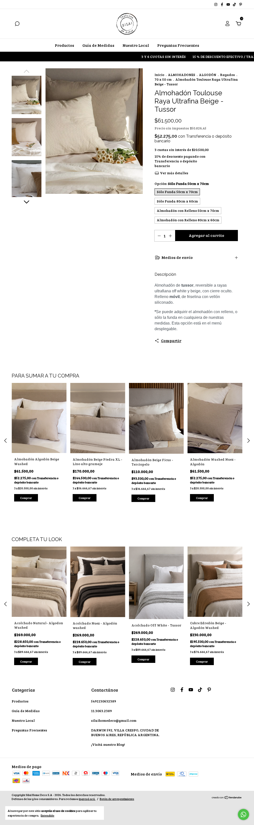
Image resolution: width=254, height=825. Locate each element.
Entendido (47, 815)
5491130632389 (103, 701)
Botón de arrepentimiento (117, 799)
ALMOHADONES (181, 74)
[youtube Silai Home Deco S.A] (228, 4)
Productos (64, 45)
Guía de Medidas (98, 45)
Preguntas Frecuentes (178, 45)
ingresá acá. (87, 799)
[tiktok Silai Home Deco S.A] (235, 4)
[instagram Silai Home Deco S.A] (216, 4)
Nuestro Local (136, 45)
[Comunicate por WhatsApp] (243, 814)
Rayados (227, 74)
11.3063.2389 (101, 710)
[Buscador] (17, 24)
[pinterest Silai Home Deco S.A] (240, 4)
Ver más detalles (173, 173)
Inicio (159, 74)
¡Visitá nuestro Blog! (108, 744)
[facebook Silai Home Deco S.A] (222, 4)
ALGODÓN (207, 74)
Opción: (182, 183)
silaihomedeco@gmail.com (113, 720)
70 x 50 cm (163, 79)
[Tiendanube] (226, 797)
